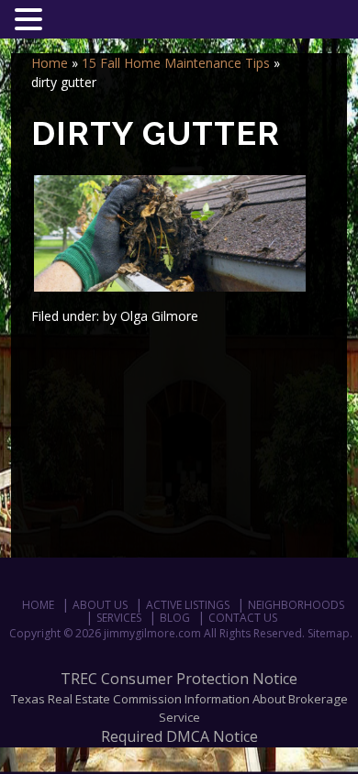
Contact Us (242, 617)
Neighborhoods (296, 605)
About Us (100, 605)
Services (118, 617)
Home (49, 63)
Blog (175, 617)
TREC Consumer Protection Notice (179, 679)
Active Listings (187, 605)
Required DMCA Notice (179, 736)
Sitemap (329, 633)
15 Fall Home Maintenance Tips (176, 63)
